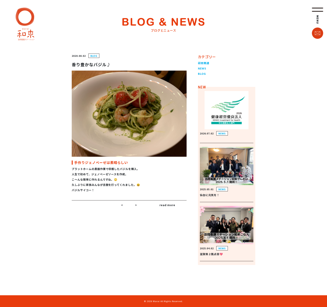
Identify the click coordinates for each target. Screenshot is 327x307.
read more (167, 205)
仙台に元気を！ (210, 195)
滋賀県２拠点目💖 (211, 254)
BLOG (93, 55)
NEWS (202, 68)
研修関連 (203, 63)
